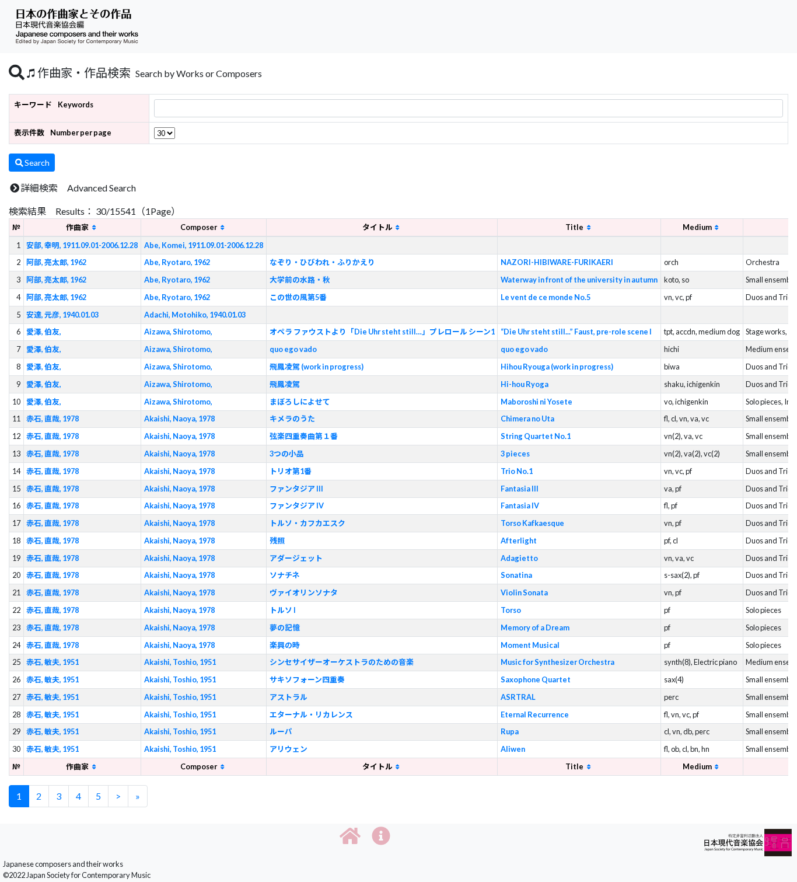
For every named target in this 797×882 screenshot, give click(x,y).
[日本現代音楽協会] (748, 841)
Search (37, 163)
